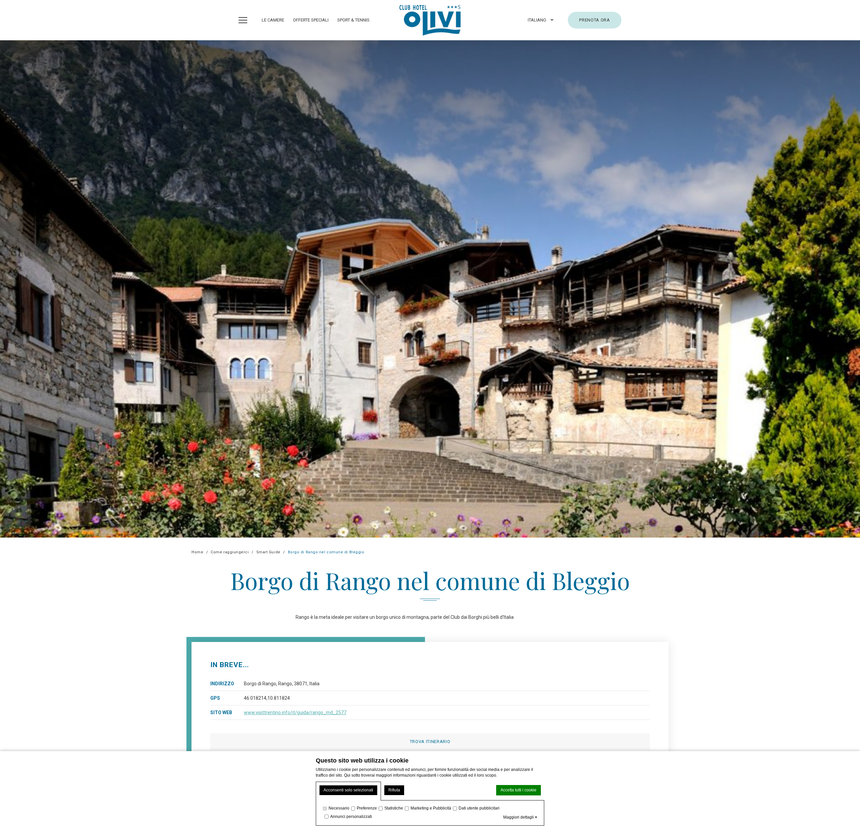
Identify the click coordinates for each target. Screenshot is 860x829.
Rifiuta (394, 790)
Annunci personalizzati (351, 816)
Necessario (339, 808)
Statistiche (393, 808)
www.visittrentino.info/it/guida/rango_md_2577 (295, 712)
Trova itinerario (430, 741)
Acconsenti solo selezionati (348, 790)
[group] (430, 289)
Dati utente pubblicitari (479, 808)
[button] (540, 20)
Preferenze (367, 808)
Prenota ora (594, 19)
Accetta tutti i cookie (518, 790)
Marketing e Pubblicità (431, 808)
